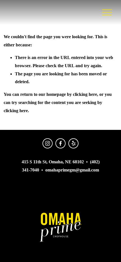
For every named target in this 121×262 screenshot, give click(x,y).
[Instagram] (47, 143)
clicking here (85, 94)
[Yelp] (73, 143)
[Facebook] (60, 143)
